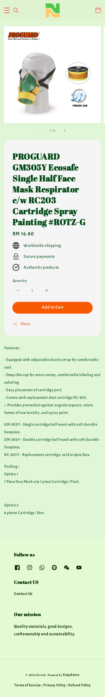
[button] (7, 10)
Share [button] (25, 323)
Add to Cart (53, 307)
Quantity (20, 281)
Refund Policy (79, 685)
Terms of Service (27, 685)
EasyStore (71, 675)
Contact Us (23, 593)
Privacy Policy (54, 685)
